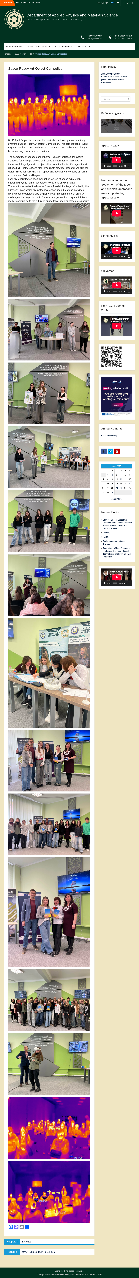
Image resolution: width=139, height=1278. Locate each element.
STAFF (30, 46)
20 (130, 484)
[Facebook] (123, 2)
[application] (116, 160)
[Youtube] (132, 2)
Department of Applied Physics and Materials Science (72, 15)
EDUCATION (41, 46)
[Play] (104, 166)
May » (119, 499)
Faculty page (102, 3)
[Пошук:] (116, 99)
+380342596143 (96, 35)
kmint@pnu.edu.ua (95, 39)
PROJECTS (82, 46)
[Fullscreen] (129, 166)
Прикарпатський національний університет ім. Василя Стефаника (66, 1274)
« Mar (113, 499)
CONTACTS (54, 46)
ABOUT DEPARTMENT (15, 46)
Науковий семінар (109, 435)
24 (117, 488)
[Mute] (125, 166)
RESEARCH (67, 46)
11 (121, 479)
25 (121, 488)
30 (112, 492)
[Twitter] (127, 2)
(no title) (106, 533)
